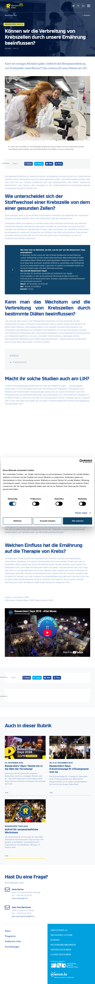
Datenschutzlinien (61, 949)
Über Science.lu (59, 930)
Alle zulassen (77, 521)
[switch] (35, 504)
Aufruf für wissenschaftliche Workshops (21, 831)
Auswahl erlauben (47, 521)
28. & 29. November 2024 (61, 763)
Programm (10, 936)
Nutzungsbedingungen (63, 945)
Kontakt (55, 940)
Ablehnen (17, 521)
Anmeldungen (12, 946)
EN (83, 6)
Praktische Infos (13, 941)
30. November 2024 (14, 763)
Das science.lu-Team (61, 935)
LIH (17, 48)
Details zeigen (81, 513)
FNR (14, 48)
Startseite (87, 15)
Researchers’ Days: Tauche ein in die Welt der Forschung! (24, 767)
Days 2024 (16, 826)
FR (78, 6)
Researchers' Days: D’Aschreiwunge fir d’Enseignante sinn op (69, 769)
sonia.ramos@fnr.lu (20, 899)
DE (73, 6)
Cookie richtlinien (61, 954)
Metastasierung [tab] (19, 362)
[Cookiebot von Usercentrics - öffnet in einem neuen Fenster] (81, 461)
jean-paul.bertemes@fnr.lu (23, 916)
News (8, 931)
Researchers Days (11, 15)
